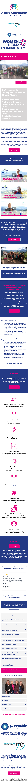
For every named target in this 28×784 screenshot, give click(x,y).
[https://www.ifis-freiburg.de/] (14, 745)
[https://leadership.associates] (14, 726)
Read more (5, 583)
